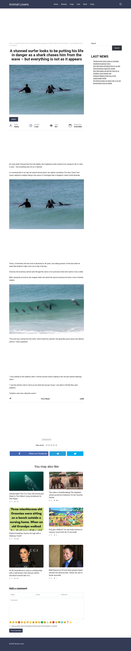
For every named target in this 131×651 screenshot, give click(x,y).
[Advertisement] (65, 24)
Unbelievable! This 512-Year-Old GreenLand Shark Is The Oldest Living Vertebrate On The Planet (26, 496)
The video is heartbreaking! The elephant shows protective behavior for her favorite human (66, 494)
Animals (64, 4)
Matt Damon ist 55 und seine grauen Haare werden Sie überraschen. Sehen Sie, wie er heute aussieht (66, 572)
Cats (78, 4)
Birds (85, 4)
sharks (13, 119)
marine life (47, 439)
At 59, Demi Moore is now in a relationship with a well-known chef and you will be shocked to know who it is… (25, 572)
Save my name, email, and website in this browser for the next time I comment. (34, 626)
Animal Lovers (19, 4)
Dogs (72, 4)
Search (93, 43)
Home (56, 4)
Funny (92, 4)
